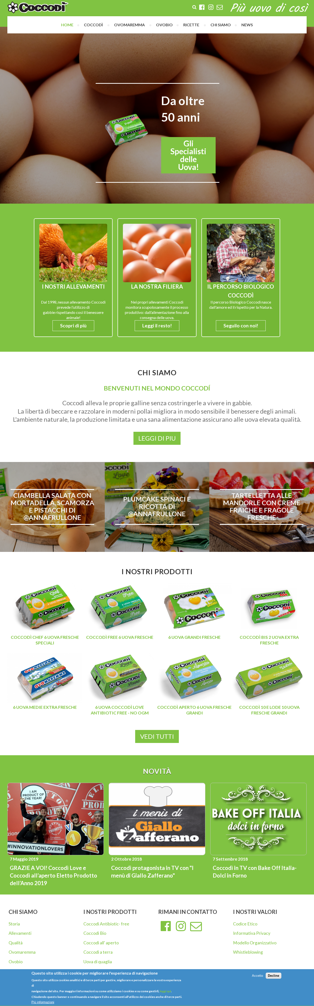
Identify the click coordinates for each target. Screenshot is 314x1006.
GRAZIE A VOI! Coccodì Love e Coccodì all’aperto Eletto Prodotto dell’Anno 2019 (53, 876)
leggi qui (165, 991)
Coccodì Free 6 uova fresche (119, 637)
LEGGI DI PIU (157, 438)
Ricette (191, 24)
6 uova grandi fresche (194, 637)
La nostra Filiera (157, 286)
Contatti (196, 926)
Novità (157, 771)
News (247, 24)
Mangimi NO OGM (178, 155)
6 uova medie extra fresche (45, 707)
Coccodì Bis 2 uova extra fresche (269, 640)
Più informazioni (42, 1002)
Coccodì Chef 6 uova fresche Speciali (45, 640)
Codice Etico (245, 923)
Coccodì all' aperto (101, 942)
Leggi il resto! (157, 325)
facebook (166, 926)
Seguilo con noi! (240, 325)
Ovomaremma (22, 952)
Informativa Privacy (251, 933)
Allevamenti (20, 933)
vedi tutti (157, 736)
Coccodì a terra (98, 952)
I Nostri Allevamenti (73, 286)
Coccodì (93, 24)
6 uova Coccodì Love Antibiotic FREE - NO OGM (120, 710)
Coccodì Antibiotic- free (106, 923)
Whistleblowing (248, 952)
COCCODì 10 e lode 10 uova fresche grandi (269, 710)
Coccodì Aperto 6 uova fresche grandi (194, 710)
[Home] (38, 7)
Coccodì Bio (94, 933)
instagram (181, 926)
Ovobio (16, 961)
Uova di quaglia (97, 961)
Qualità (16, 942)
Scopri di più (73, 325)
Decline (273, 976)
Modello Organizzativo (254, 942)
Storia (14, 923)
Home (67, 24)
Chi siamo (220, 24)
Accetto (257, 976)
